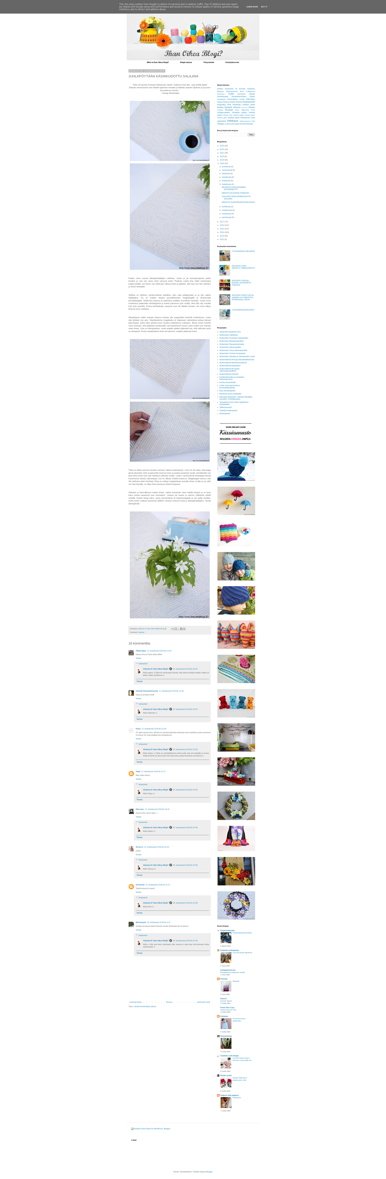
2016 (222, 225)
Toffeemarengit (225, 407)
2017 (222, 222)
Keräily (242, 99)
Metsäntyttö (141, 922)
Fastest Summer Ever (228, 1010)
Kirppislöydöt (249, 102)
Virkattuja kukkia (239, 112)
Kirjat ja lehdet (229, 102)
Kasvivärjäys (232, 99)
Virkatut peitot (250, 115)
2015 (222, 229)
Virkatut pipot (222, 118)
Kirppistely (221, 105)
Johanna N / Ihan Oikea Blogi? (155, 669)
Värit (253, 121)
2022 (222, 149)
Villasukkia (245, 110)
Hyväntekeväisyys (239, 96)
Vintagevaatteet (223, 112)
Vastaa (138, 658)
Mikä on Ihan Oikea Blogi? (158, 62)
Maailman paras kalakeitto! (230, 394)
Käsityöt (228, 107)
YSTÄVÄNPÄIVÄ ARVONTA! (243, 251)
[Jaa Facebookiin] (181, 628)
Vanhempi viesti (203, 1002)
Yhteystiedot (208, 62)
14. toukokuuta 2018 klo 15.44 (157, 809)
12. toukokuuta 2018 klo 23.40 (154, 729)
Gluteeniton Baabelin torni (230, 332)
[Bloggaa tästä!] (175, 628)
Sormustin (140, 885)
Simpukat (236, 981)
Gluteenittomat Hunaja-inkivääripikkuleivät (236, 360)
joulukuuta (226, 167)
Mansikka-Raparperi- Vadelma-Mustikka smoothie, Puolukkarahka (235, 398)
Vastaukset (142, 664)
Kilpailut (220, 102)
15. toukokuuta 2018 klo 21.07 (158, 885)
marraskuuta (227, 170)
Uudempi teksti (135, 1002)
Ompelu (220, 110)
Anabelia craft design (229, 1056)
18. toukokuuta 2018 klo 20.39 (185, 941)
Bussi (242, 91)
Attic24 (223, 999)
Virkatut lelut (227, 115)
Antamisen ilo (231, 89)
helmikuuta (226, 214)
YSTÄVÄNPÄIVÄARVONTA (243, 310)
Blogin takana (186, 62)
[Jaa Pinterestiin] (184, 628)
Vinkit (253, 110)
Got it (264, 7)
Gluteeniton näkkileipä (228, 335)
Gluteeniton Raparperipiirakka (231, 344)
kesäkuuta (226, 181)
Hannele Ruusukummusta (147, 691)
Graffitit (231, 94)
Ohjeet (251, 107)
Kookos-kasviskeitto (227, 382)
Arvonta (242, 89)
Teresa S (139, 847)
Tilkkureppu (141, 651)
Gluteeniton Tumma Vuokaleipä (232, 353)
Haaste (252, 94)
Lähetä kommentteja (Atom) (144, 1006)
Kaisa (138, 729)
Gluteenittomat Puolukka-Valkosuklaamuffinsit (229, 370)
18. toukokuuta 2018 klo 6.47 (159, 922)
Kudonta (141, 632)
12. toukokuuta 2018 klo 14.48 (171, 691)
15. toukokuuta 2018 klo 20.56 (185, 827)
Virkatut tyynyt (233, 118)
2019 (222, 160)
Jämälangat (221, 99)
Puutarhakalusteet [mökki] (242, 933)
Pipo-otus (140, 809)
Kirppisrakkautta (227, 930)
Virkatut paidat (238, 115)
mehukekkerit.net (227, 970)
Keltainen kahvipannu (229, 950)
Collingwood (250, 91)
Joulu (252, 96)
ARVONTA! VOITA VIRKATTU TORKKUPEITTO (243, 267)
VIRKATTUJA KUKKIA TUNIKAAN (235, 193)
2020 (222, 156)
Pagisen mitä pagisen (229, 1095)
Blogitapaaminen (232, 91)
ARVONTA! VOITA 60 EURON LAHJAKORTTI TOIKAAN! (241, 283)
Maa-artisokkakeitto (227, 391)
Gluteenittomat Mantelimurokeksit (233, 363)
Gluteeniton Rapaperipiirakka (231, 341)
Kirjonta (239, 102)
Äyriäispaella (224, 413)
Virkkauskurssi (245, 121)
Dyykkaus (221, 94)
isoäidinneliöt (229, 124)
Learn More (252, 7)
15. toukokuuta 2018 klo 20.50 (185, 669)
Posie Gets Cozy (227, 1008)
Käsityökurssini (232, 62)
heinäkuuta (227, 177)
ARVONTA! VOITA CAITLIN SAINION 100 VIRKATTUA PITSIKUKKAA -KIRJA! (243, 297)
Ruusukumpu (226, 1036)
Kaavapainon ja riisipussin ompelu (232, 972)
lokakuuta (226, 173)
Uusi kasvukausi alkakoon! (242, 953)
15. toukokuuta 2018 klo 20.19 (156, 847)
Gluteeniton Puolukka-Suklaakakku (233, 338)
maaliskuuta (227, 210)
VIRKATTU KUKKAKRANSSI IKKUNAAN (238, 202)
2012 (222, 239)
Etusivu (169, 1002)
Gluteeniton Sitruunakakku (230, 347)
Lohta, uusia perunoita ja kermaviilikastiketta (229, 386)
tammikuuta (227, 217)
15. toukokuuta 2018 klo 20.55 (185, 749)
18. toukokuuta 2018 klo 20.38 (185, 903)
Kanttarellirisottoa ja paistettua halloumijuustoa (231, 378)
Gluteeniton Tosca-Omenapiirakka (233, 350)
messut (242, 124)
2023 (222, 146)
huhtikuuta (226, 207)
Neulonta (244, 107)
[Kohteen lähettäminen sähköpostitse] (172, 628)
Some (237, 110)
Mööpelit (236, 107)
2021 (222, 153)
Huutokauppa (222, 96)
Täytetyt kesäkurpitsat (228, 410)
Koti (229, 104)
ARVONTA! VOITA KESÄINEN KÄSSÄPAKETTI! (234, 188)
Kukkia (220, 107)
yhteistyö (249, 124)
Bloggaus (220, 91)
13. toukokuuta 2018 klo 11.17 (153, 771)
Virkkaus (232, 120)
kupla (236, 124)
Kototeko (224, 1016)
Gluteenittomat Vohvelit (228, 374)
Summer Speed (226, 1001)
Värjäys (220, 123)
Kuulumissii (237, 1097)
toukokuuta (226, 184)
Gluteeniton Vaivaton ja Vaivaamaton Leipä (237, 356)
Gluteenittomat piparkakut (229, 366)
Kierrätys (250, 99)
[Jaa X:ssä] (178, 628)
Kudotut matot (248, 105)
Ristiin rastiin (226, 1075)
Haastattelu (241, 94)
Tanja (138, 771)
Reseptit (229, 110)
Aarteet (220, 89)
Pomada (223, 979)
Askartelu (251, 89)
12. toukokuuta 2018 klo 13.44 (159, 651)
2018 (222, 163)
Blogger (209, 1172)
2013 (222, 236)
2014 (222, 232)
